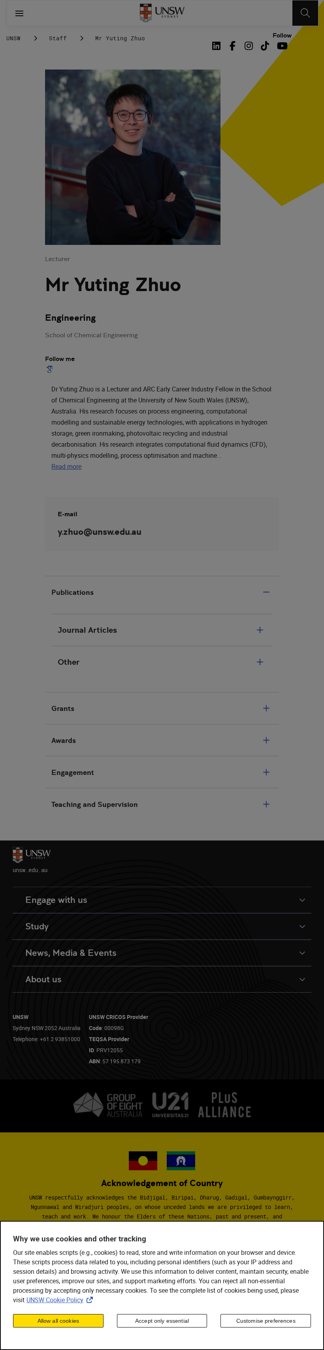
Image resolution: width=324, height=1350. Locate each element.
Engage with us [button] (56, 900)
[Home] (162, 13)
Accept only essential (162, 1321)
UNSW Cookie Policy (61, 1299)
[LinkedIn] (218, 45)
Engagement (72, 772)
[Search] (305, 13)
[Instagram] (248, 45)
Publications (72, 592)
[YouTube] (281, 45)
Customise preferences (266, 1321)
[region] (162, 1285)
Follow (282, 35)
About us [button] (43, 979)
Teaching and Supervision (94, 804)
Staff (58, 38)
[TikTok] (265, 45)
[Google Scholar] (51, 369)
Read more (66, 466)
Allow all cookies (58, 1321)
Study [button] (37, 926)
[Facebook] (232, 45)
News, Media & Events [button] (71, 953)
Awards (63, 740)
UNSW (13, 38)
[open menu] (19, 13)
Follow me (60, 359)
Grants (62, 708)
